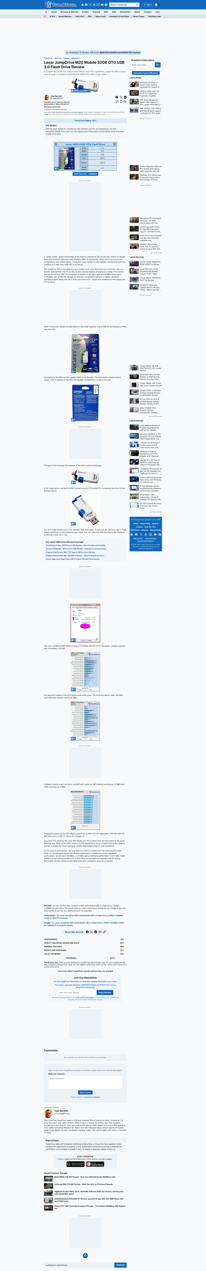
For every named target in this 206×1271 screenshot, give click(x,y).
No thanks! (103, 652)
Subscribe (116, 647)
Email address (89, 643)
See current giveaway (103, 640)
